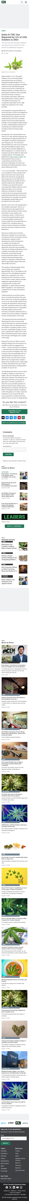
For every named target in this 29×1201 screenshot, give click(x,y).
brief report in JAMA (17, 157)
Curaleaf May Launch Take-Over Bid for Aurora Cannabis (13, 1102)
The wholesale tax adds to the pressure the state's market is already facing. (14, 1076)
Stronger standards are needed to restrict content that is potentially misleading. (13, 892)
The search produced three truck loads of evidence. (13, 1015)
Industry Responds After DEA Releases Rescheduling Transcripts (9, 484)
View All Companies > (14, 526)
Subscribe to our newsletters (14, 411)
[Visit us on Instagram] (21, 1187)
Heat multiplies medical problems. (11, 737)
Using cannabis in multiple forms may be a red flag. (14, 862)
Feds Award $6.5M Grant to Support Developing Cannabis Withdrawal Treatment (10, 505)
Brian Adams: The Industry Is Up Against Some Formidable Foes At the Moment (9, 475)
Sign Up (5, 1143)
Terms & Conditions (15, 1192)
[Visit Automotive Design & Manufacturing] (25, 1123)
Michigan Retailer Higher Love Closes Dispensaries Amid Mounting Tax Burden (14, 1072)
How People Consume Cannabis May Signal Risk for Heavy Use (14, 858)
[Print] (3, 417)
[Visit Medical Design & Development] (3, 1123)
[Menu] (25, 2)
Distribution (6, 1068)
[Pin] (19, 417)
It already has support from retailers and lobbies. (13, 984)
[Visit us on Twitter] (10, 1187)
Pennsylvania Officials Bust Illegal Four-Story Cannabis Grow (14, 1011)
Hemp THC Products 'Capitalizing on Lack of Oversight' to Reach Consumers (14, 888)
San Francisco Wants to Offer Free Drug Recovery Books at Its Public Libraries (9, 569)
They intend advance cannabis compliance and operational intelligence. (14, 829)
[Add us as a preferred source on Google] (23, 417)
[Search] (21, 2)
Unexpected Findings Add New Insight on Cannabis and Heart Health (14, 1041)
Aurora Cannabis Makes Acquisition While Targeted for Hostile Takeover (14, 919)
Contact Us (7, 1190)
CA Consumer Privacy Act (12, 1194)
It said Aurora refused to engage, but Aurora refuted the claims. (14, 1106)
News (4, 31)
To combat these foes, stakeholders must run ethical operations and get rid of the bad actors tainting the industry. (14, 670)
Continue (8, 454)
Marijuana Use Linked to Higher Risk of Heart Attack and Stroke (9, 546)
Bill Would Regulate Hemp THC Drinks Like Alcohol (14, 980)
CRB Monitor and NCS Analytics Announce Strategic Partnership (14, 825)
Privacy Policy (21, 1190)
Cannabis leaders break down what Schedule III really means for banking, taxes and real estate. (14, 703)
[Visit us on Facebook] (7, 1187)
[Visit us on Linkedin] (14, 1187)
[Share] (7, 417)
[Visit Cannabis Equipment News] (18, 1123)
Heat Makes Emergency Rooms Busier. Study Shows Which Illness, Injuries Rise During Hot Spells (9, 494)
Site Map (23, 1194)
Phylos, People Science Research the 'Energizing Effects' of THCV (10, 558)
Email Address (7, 446)
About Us (13, 1190)
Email (2, 1135)
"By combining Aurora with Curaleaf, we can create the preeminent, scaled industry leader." (14, 952)
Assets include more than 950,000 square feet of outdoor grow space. (14, 799)
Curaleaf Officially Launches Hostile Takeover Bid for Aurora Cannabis (12, 948)
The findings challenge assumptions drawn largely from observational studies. (13, 1045)
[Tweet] (15, 417)
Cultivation (5, 791)
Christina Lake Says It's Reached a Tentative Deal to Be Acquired (12, 795)
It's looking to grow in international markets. (14, 922)
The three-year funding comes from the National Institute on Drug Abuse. (12, 768)
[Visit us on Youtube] (17, 1187)
